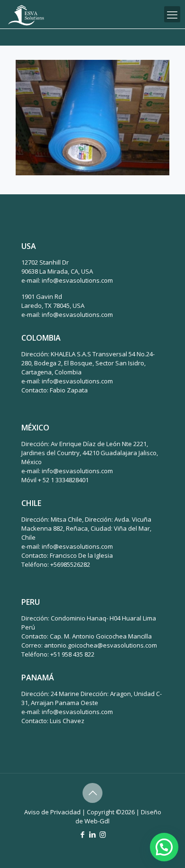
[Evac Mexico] (26, 14)
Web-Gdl (97, 821)
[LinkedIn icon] (92, 834)
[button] (164, 847)
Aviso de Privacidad (52, 812)
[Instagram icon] (102, 834)
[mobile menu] (172, 14)
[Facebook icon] (82, 834)
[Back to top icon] (92, 793)
